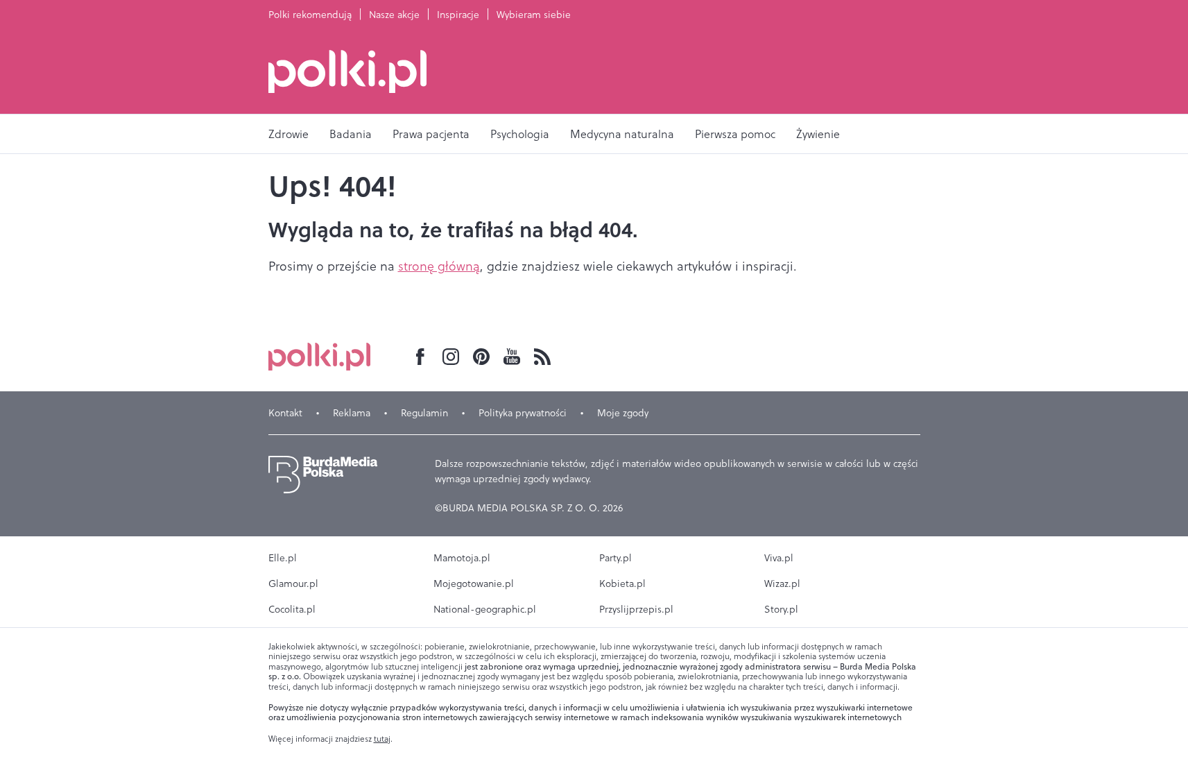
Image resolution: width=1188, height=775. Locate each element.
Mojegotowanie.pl (473, 583)
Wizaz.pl (782, 583)
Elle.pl (282, 558)
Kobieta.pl (622, 583)
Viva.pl (778, 558)
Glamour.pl (293, 583)
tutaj (382, 739)
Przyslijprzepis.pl (636, 609)
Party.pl (615, 558)
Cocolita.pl (292, 609)
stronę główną (439, 266)
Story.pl (781, 609)
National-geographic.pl (484, 609)
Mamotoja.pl (461, 558)
